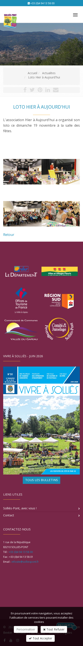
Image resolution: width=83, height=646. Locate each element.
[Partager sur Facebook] (25, 91)
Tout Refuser (55, 629)
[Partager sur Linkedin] (47, 91)
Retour (8, 234)
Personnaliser (25, 629)
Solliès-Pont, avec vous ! (20, 508)
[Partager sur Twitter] (32, 91)
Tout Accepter (42, 638)
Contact (8, 515)
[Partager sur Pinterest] (40, 91)
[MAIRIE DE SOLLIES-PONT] (9, 13)
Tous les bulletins (41, 480)
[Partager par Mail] (56, 91)
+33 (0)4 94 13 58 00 (42, 3)
